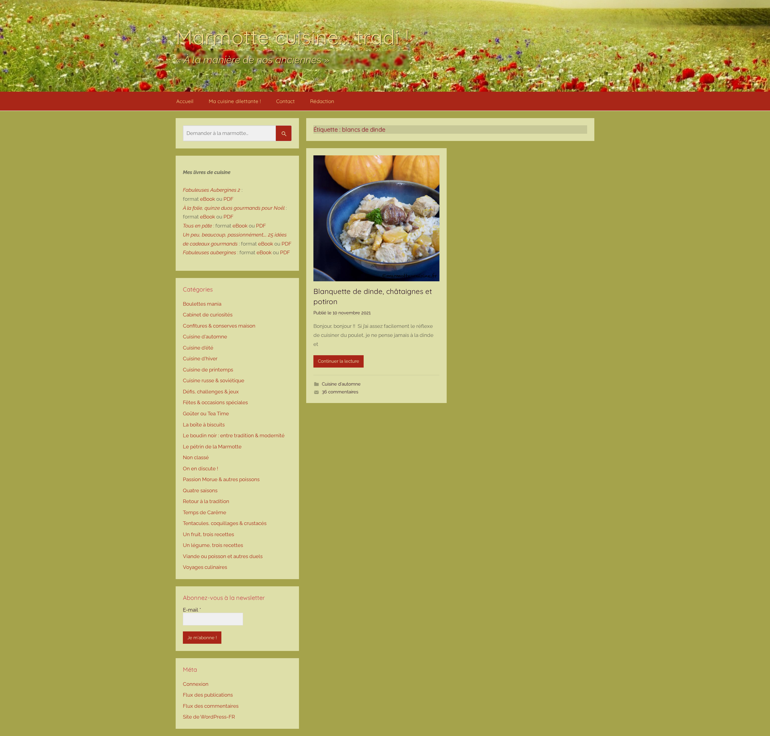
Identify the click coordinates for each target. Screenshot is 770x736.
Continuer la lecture (338, 361)
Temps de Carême (204, 512)
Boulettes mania (202, 304)
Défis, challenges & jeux (211, 392)
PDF (228, 199)
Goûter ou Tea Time (206, 414)
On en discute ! (200, 469)
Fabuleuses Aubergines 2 (211, 190)
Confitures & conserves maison (219, 326)
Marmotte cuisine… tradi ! (292, 37)
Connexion (195, 684)
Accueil (184, 101)
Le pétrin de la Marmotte (212, 447)
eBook (207, 199)
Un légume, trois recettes (213, 545)
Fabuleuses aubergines (209, 252)
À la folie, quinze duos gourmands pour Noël (234, 208)
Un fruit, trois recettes (208, 534)
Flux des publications (208, 695)
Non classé (196, 457)
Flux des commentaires (211, 706)
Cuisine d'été (198, 348)
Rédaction (322, 101)
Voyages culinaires (205, 567)
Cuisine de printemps (208, 370)
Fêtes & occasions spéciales (215, 402)
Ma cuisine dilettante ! (235, 101)
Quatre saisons (200, 490)
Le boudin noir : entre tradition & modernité (234, 435)
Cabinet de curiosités (208, 315)
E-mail (192, 610)
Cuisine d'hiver (200, 359)
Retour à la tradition (206, 501)
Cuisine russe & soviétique (213, 380)
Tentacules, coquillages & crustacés (224, 523)
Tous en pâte (197, 226)
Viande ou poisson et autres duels (223, 556)
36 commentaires (340, 392)
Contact (285, 101)
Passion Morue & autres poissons (221, 479)
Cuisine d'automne (341, 384)
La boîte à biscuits (204, 425)
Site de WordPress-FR (209, 717)
